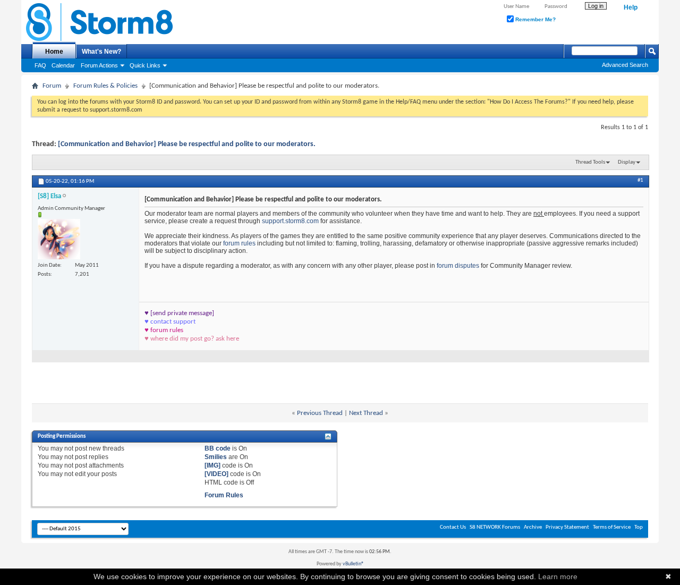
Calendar (63, 65)
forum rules (240, 243)
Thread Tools (590, 162)
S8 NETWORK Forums (495, 527)
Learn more (557, 576)
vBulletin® (353, 564)
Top (638, 527)
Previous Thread (320, 413)
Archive (533, 527)
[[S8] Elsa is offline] (59, 239)
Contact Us (453, 527)
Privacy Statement (567, 527)
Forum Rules (224, 495)
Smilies (216, 457)
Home (54, 51)
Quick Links (145, 65)
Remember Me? (535, 19)
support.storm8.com (290, 221)
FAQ (40, 65)
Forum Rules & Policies (105, 85)
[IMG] (212, 465)
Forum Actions (99, 65)
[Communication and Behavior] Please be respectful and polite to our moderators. (187, 144)
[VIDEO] (216, 474)
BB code (218, 448)
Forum (51, 85)
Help (631, 7)
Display (626, 162)
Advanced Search (625, 65)
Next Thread (366, 413)
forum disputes (458, 265)
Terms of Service (612, 527)
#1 (640, 180)
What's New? (101, 51)
